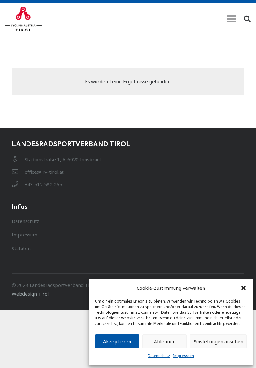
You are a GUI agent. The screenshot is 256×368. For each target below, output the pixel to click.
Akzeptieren (117, 341)
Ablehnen (164, 341)
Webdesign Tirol (30, 294)
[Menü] (232, 19)
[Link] (23, 19)
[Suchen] (247, 19)
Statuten (21, 248)
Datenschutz (159, 355)
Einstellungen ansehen (218, 341)
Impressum (183, 355)
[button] (243, 288)
